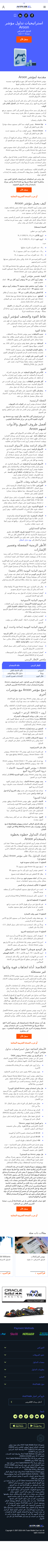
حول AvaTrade (38, 1384)
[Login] (3, 7)
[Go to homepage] (36, 1526)
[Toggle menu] (44, 6)
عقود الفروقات (38, 1355)
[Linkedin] (21, 1416)
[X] (26, 1416)
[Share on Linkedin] (20, 15)
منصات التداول (38, 1362)
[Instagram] (31, 1416)
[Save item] (15, 15)
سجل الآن (24, 39)
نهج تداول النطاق (25, 540)
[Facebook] (42, 1416)
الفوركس (40, 1347)
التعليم (41, 1377)
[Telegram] (15, 1416)
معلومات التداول (38, 1369)
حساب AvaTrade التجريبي (21, 685)
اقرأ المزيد (41, 1273)
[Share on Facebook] (32, 15)
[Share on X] (26, 15)
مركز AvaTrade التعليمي (15, 419)
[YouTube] (37, 1416)
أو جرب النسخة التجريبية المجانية (24, 196)
